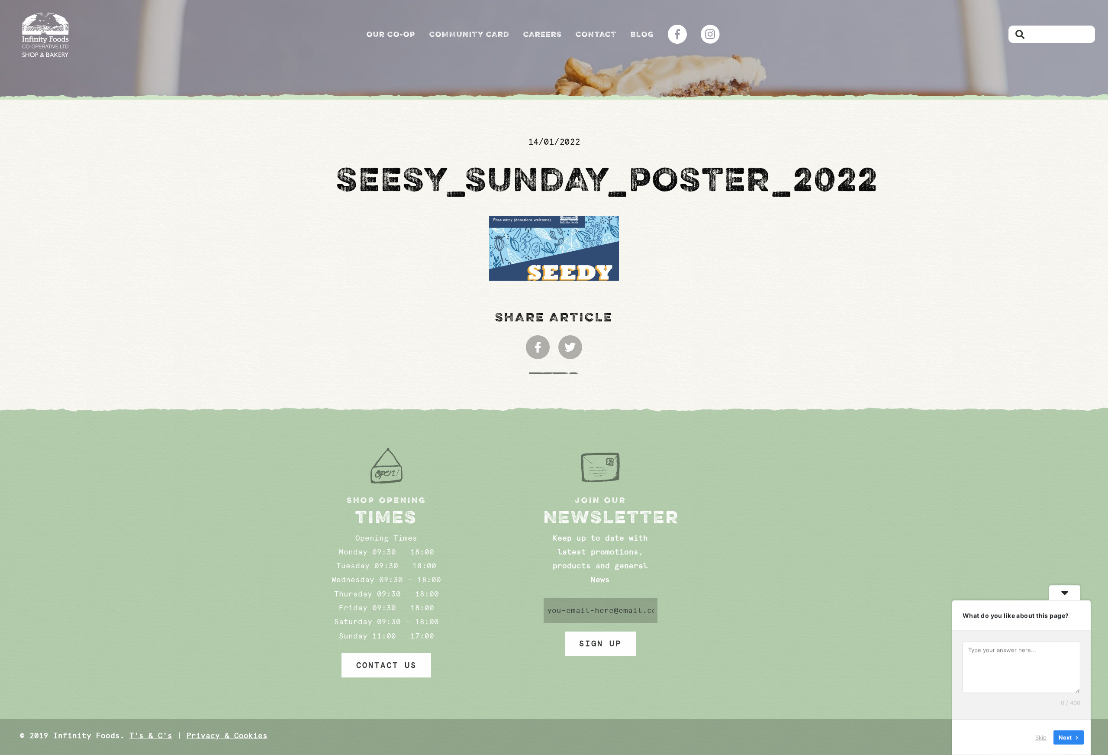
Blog (642, 34)
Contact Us (386, 665)
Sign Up (600, 643)
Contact (596, 34)
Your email (600, 610)
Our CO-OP (391, 34)
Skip (1041, 737)
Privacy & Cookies (227, 735)
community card (469, 34)
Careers (542, 34)
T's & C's (150, 735)
